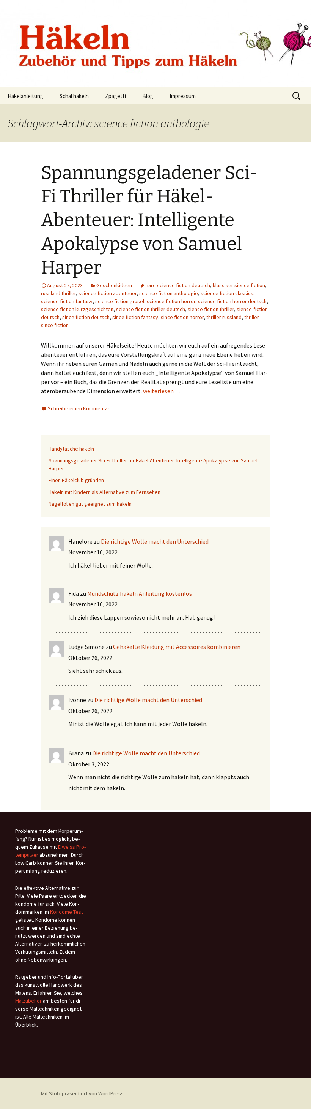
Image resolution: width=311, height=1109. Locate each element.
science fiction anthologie (168, 293)
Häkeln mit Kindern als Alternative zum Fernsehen (104, 492)
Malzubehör (28, 1000)
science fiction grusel (119, 301)
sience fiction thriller (211, 309)
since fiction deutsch (86, 317)
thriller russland (224, 317)
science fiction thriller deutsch (150, 309)
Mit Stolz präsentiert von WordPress (82, 1093)
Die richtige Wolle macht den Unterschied (155, 541)
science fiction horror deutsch (232, 301)
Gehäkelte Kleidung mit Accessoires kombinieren (176, 646)
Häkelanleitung (25, 96)
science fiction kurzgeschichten (77, 309)
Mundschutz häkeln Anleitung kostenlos (139, 593)
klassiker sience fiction (239, 285)
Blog (147, 96)
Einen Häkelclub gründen (76, 480)
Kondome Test (66, 911)
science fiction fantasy (67, 301)
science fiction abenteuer (108, 293)
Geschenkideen (114, 285)
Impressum (183, 96)
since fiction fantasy (135, 317)
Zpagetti (115, 96)
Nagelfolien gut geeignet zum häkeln (90, 503)
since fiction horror (182, 317)
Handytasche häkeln (71, 448)
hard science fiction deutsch (178, 285)
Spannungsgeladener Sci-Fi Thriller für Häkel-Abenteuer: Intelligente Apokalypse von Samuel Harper (149, 220)
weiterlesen (162, 391)
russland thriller (58, 293)
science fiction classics (227, 293)
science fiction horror (171, 301)
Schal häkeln (74, 96)
